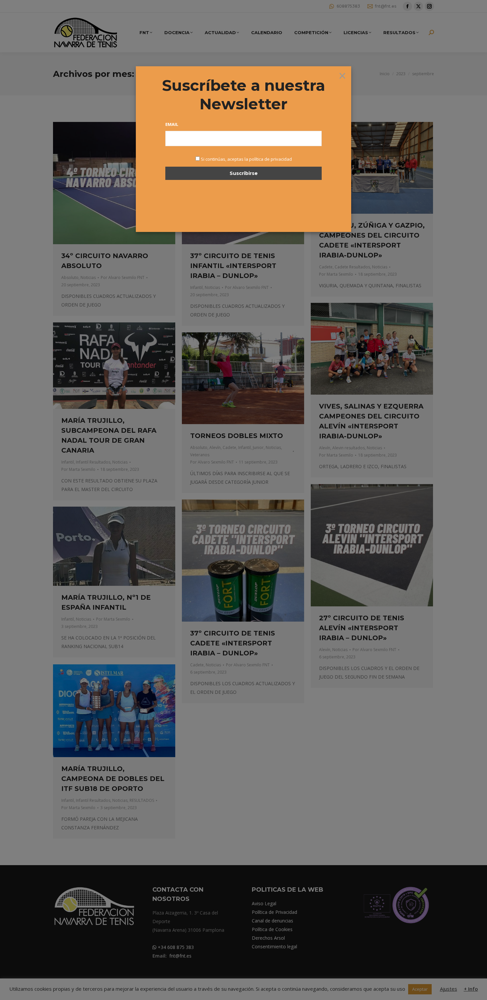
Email (171, 124)
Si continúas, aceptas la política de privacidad (246, 159)
